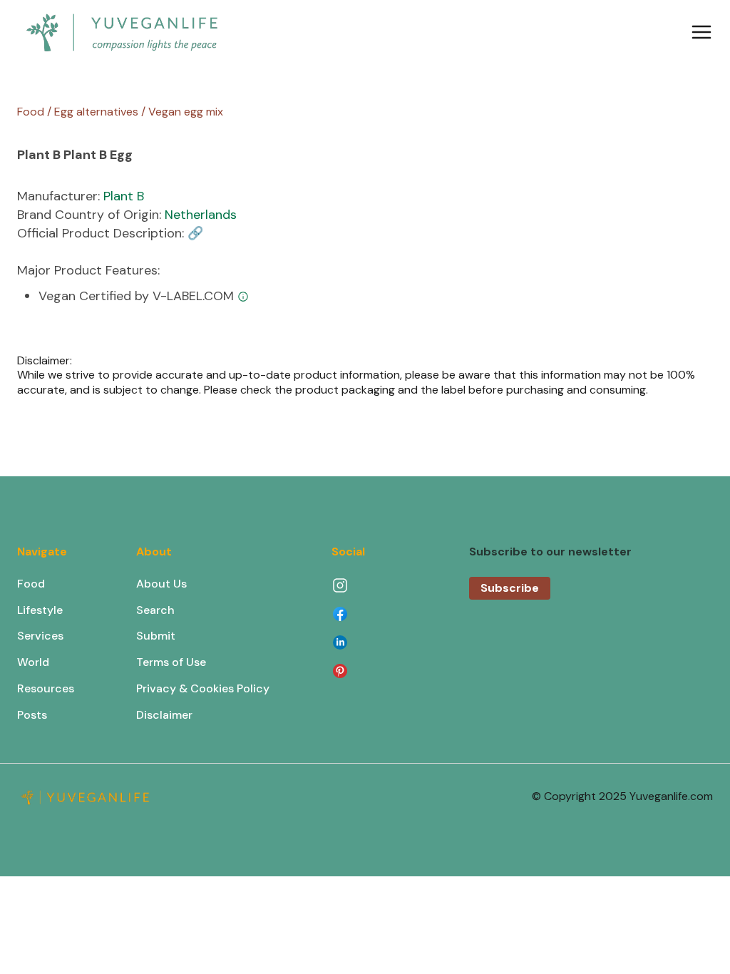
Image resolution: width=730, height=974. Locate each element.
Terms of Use (171, 662)
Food (31, 583)
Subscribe (509, 587)
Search (155, 610)
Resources (45, 688)
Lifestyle (40, 610)
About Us (161, 583)
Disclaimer (164, 714)
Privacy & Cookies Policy (202, 688)
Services (40, 635)
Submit (155, 635)
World (33, 662)
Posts (32, 714)
